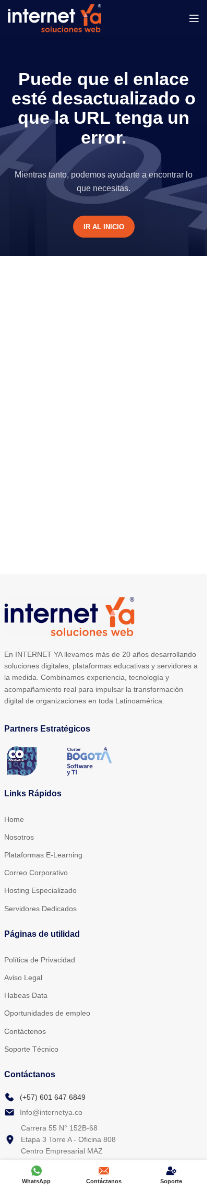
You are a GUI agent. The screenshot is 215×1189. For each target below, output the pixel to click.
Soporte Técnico (31, 1049)
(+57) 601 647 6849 (53, 1097)
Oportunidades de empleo (47, 1013)
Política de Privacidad (39, 960)
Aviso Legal (23, 977)
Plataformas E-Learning (43, 855)
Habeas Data (25, 995)
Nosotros (19, 837)
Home (14, 819)
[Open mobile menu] (194, 18)
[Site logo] (54, 17)
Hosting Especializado (40, 890)
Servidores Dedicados (40, 908)
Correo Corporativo (36, 872)
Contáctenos (25, 1031)
